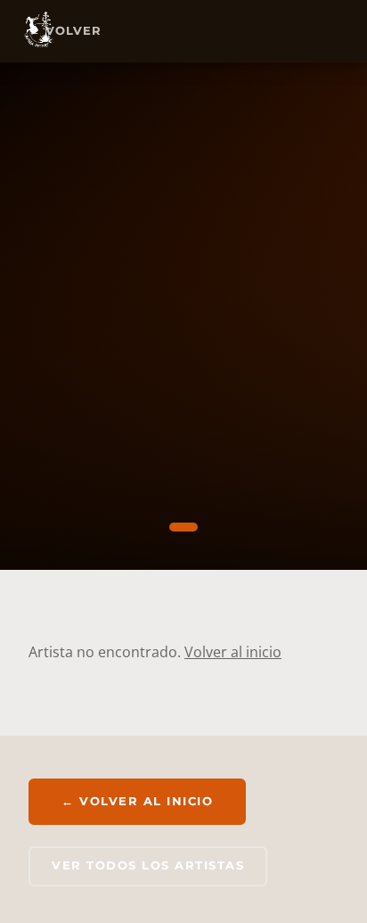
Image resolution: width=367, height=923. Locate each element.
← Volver (65, 30)
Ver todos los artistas (148, 865)
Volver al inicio (232, 652)
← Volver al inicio (137, 801)
